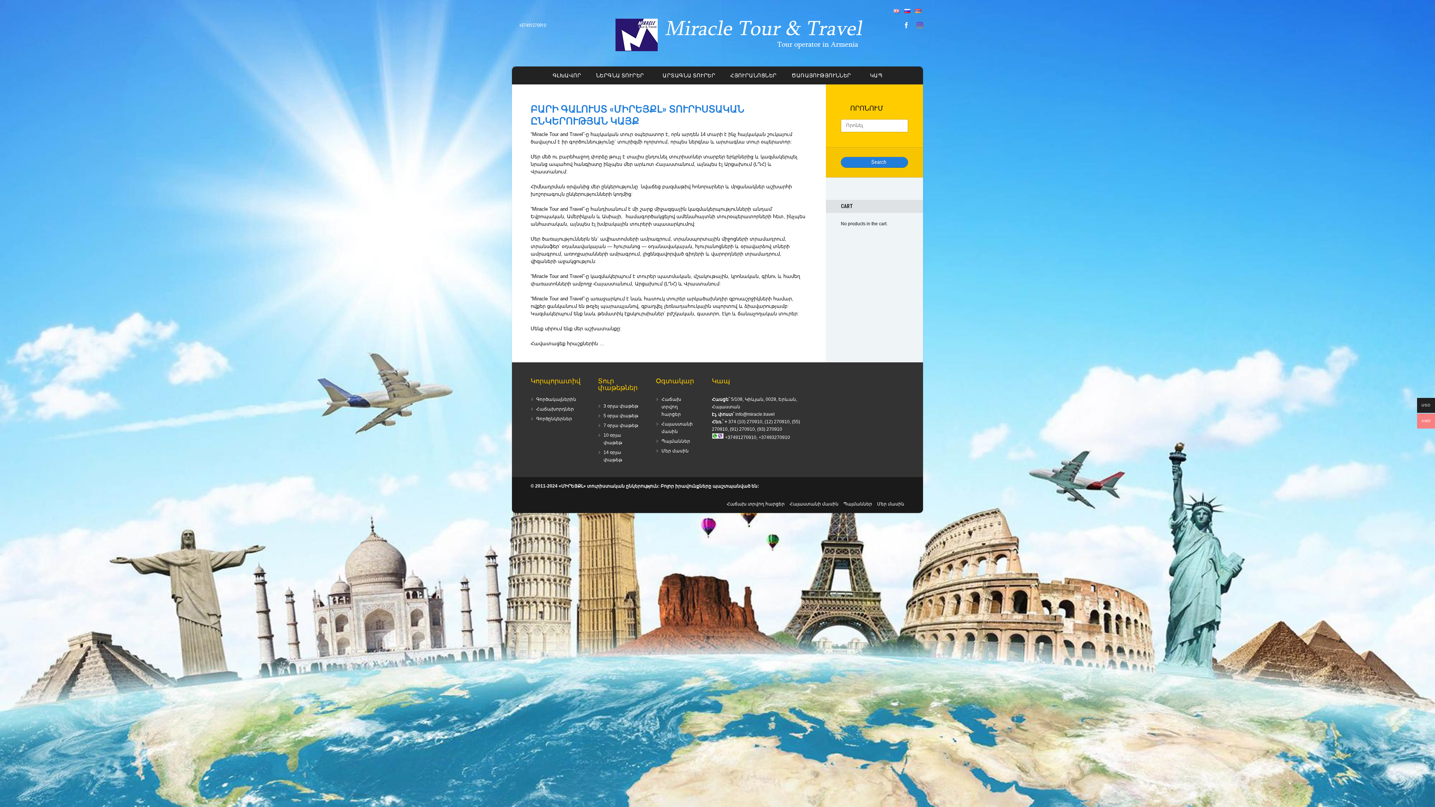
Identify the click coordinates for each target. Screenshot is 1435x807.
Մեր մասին (675, 451)
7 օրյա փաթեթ (621, 425)
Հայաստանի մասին (677, 427)
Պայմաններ (675, 441)
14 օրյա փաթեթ (613, 456)
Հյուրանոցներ (753, 75)
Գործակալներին (556, 399)
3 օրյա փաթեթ (621, 406)
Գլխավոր (567, 75)
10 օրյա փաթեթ (613, 439)
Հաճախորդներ (555, 409)
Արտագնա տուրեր (689, 75)
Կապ (876, 75)
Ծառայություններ (821, 75)
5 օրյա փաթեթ (621, 415)
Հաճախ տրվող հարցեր (671, 407)
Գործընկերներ (554, 418)
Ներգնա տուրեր (620, 75)
